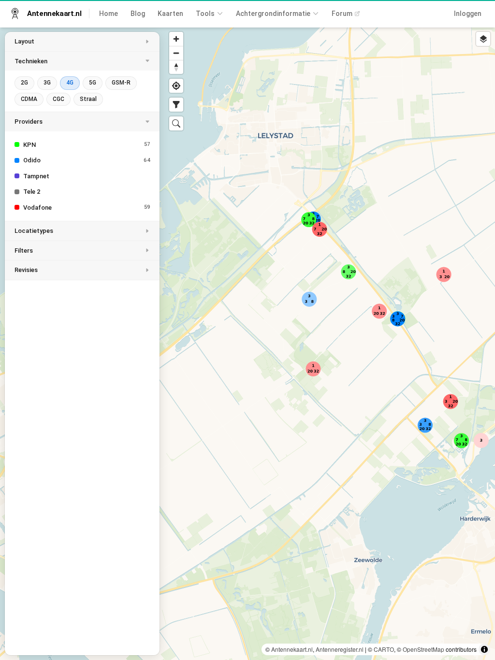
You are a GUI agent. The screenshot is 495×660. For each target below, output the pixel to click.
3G (47, 82)
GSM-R (121, 82)
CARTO (384, 649)
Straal (88, 99)
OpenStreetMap (423, 649)
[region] (247, 343)
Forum (342, 13)
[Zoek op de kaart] (176, 123)
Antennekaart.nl (292, 649)
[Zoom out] (176, 53)
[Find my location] (176, 86)
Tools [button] (205, 13)
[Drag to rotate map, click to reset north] (176, 67)
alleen (122, 144)
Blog (138, 13)
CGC (58, 99)
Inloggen (467, 13)
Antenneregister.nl (340, 649)
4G (69, 82)
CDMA (29, 99)
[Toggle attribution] (484, 649)
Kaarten (170, 13)
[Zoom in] (176, 39)
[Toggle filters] (176, 105)
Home (108, 13)
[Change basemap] (483, 39)
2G (24, 82)
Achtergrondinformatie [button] (273, 13)
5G (92, 82)
